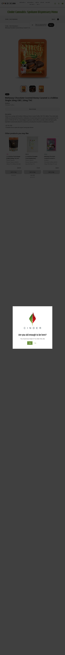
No (35, 343)
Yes (30, 343)
